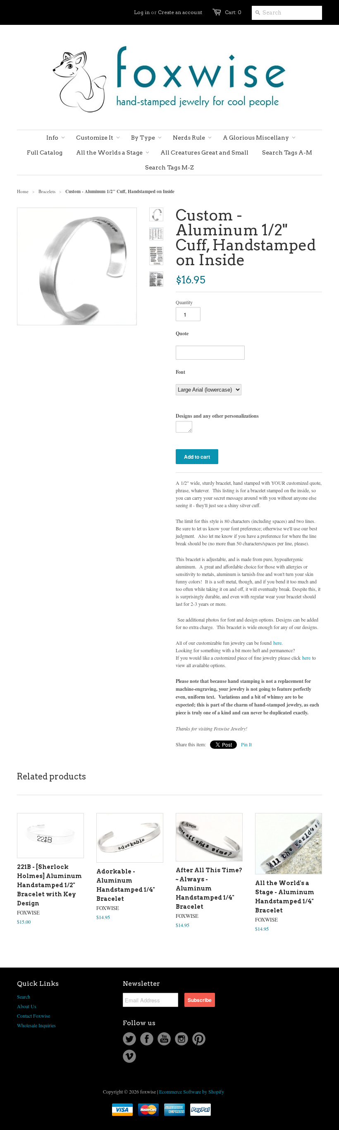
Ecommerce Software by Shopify (191, 1091)
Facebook (146, 1038)
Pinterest (198, 1038)
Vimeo (129, 1056)
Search (23, 996)
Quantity (184, 302)
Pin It (246, 744)
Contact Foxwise (33, 1015)
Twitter (129, 1038)
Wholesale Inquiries (36, 1025)
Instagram (181, 1038)
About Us (26, 1006)
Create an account (180, 12)
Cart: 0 (233, 12)
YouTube (164, 1038)
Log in (142, 12)
